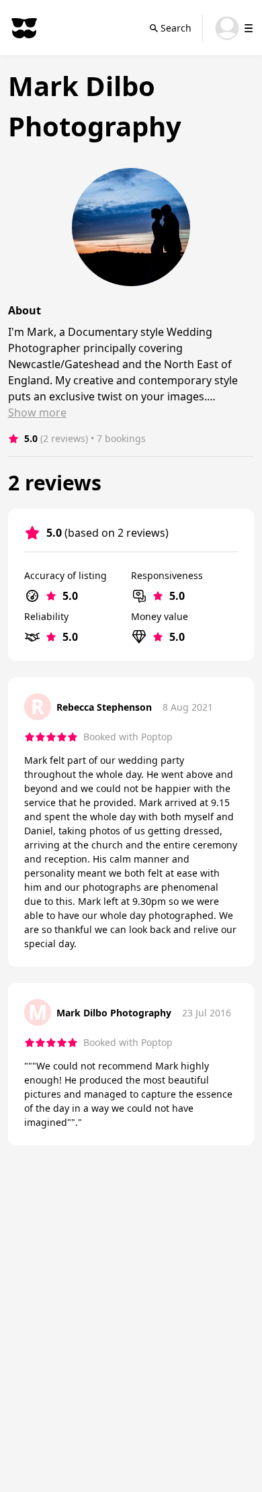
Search (176, 27)
